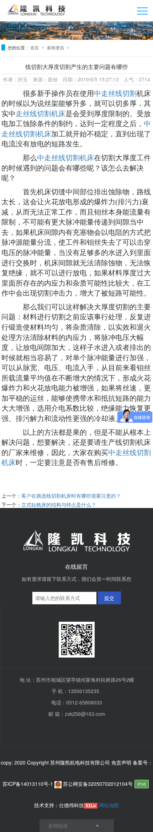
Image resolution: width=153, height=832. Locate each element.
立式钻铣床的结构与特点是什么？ (58, 504)
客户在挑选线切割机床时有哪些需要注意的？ (71, 495)
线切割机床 (47, 114)
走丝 (23, 114)
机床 (144, 93)
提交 (109, 597)
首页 (35, 47)
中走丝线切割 (115, 93)
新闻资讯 (56, 47)
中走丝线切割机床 (65, 158)
